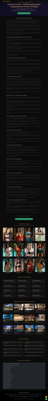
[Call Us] (46, 397)
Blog (39, 1)
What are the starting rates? (7, 382)
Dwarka (7, 394)
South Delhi (37, 394)
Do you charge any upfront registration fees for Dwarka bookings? (12, 363)
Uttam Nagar (22, 394)
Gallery (37, 1)
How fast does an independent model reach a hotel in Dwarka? (11, 365)
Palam (28, 394)
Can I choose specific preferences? (8, 379)
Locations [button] (31, 1)
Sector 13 (15, 394)
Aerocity (31, 394)
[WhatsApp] (46, 399)
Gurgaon (34, 394)
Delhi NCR (40, 394)
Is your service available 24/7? (7, 372)
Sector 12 (12, 394)
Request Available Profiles (24, 13)
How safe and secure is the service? (8, 386)
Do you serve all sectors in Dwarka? (8, 377)
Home (28, 1)
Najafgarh (25, 394)
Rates (34, 1)
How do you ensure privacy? (7, 370)
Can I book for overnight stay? (7, 368)
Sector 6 (9, 394)
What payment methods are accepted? (8, 375)
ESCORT (6, 1)
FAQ (41, 1)
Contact (44, 1)
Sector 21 (18, 394)
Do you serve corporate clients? (7, 384)
